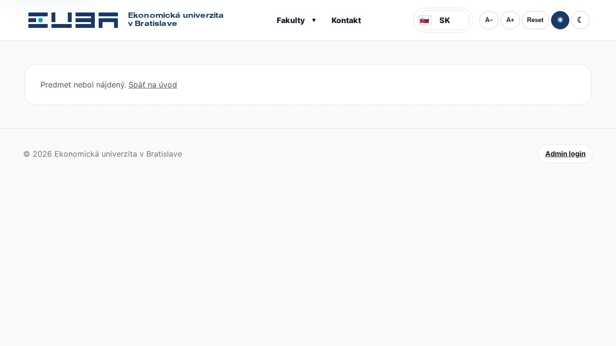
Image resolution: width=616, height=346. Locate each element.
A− (489, 20)
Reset (535, 20)
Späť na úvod (152, 84)
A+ (510, 20)
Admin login (565, 153)
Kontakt (346, 20)
